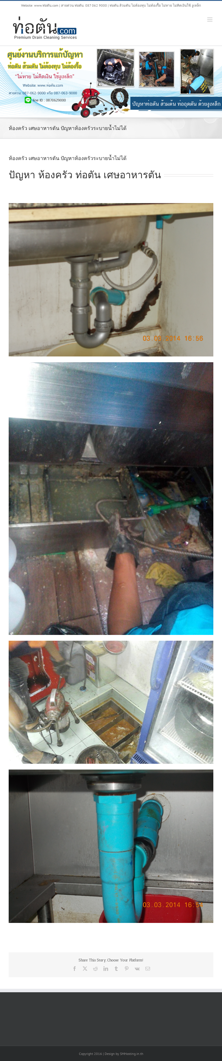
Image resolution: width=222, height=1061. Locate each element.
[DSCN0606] (111, 204)
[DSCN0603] (111, 771)
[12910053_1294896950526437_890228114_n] (111, 364)
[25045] (111, 642)
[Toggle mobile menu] (210, 19)
